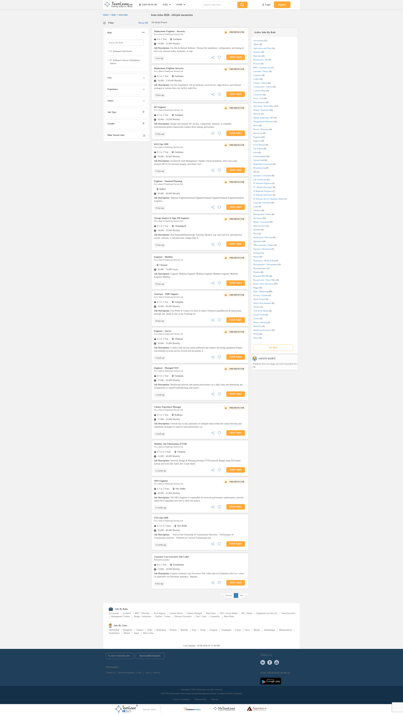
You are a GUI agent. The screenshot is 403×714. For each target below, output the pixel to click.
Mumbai (184, 630)
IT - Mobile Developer (262, 187)
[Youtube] (276, 662)
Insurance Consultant (262, 175)
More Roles (229, 616)
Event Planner (259, 145)
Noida (203, 630)
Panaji (238, 630)
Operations (258, 241)
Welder (256, 334)
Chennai (139, 630)
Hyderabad (161, 630)
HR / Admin (246, 613)
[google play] (270, 681)
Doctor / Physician (261, 129)
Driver (256, 125)
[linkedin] (262, 662)
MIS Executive (259, 226)
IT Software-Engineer (262, 183)
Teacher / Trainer (162, 616)
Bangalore (127, 630)
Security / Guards (260, 295)
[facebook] (269, 662)
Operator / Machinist (262, 249)
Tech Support (160, 613)
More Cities (148, 633)
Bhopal (257, 630)
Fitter (255, 152)
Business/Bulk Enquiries (150, 656)
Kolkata (173, 630)
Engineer (257, 137)
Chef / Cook (201, 616)
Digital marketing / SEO (263, 118)
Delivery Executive (183, 616)
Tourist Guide (259, 315)
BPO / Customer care (262, 67)
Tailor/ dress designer (262, 303)
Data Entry (211, 613)
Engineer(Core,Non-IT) (267, 613)
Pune (194, 630)
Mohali (127, 633)
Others (256, 338)
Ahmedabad (114, 630)
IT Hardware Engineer (262, 191)
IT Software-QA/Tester (262, 195)
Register (282, 4)
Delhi (149, 630)
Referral (156, 673)
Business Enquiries (126, 673)
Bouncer (257, 63)
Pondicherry (114, 633)
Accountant (258, 40)
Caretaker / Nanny (261, 71)
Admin (256, 44)
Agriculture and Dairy (262, 48)
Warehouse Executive (262, 330)
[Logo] (117, 4)
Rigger (256, 287)
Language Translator (262, 202)
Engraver (257, 141)
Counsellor (258, 94)
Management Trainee (262, 214)
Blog (148, 673)
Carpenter (257, 75)
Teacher (256, 307)
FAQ (139, 673)
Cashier (256, 79)
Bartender (257, 56)
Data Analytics (259, 102)
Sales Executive (288, 613)
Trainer (256, 318)
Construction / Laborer (263, 87)
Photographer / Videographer (265, 264)
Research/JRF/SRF (261, 276)
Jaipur (136, 633)
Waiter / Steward (260, 322)
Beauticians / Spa (260, 59)
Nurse (255, 233)
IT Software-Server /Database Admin (268, 199)
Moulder (257, 229)
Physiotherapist (260, 268)
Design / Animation (261, 110)
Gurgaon (213, 630)
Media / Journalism (261, 222)
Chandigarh (226, 630)
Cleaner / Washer (260, 83)
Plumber (256, 272)
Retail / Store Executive (263, 284)
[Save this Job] (219, 57)
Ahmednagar (269, 630)
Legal (255, 206)
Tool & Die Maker (261, 311)
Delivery (257, 114)
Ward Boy (257, 326)
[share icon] (212, 57)
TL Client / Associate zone (119, 656)
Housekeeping (259, 168)
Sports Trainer (259, 299)
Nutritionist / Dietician (263, 237)
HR (254, 172)
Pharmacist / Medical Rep (264, 260)
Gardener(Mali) (259, 156)
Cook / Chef (258, 98)
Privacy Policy (201, 699)
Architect (257, 52)
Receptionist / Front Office (264, 280)
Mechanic (257, 218)
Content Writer (259, 90)
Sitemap (214, 699)
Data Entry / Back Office (263, 106)
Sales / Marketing (260, 291)
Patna (247, 630)
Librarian (257, 210)
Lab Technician (260, 179)
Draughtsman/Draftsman (263, 121)
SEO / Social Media (229, 613)
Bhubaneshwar (285, 630)
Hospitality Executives (263, 164)
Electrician (258, 133)
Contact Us (110, 673)
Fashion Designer (194, 613)
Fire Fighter (258, 148)
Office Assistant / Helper (263, 245)
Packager (257, 253)
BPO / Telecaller (142, 613)
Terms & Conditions (181, 699)
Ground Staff (258, 160)
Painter (256, 257)
